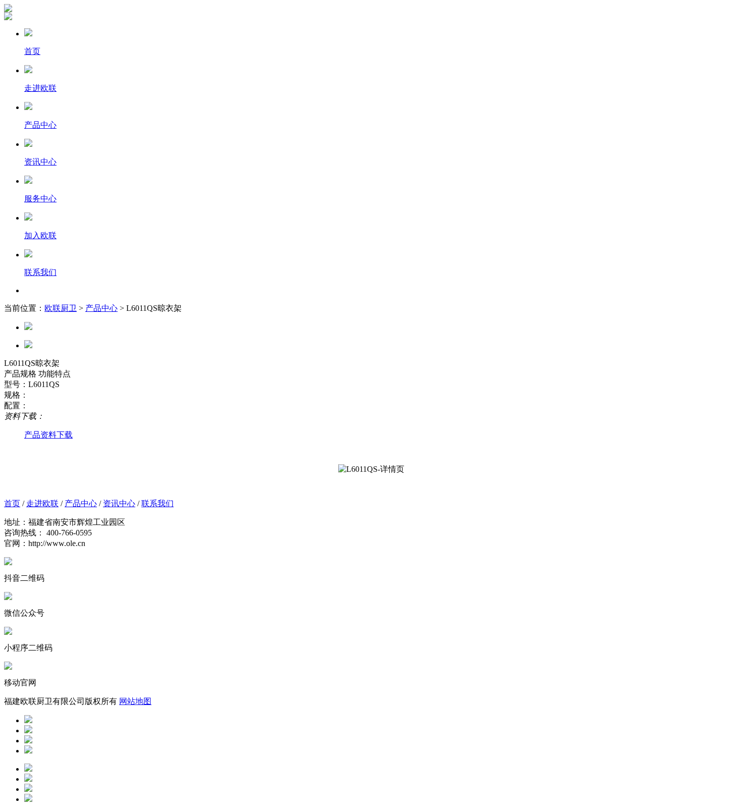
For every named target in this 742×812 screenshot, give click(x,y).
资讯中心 (119, 503)
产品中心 (101, 308)
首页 (12, 503)
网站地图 (135, 701)
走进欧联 (42, 503)
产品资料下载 (48, 434)
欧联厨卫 (60, 308)
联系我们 (157, 503)
